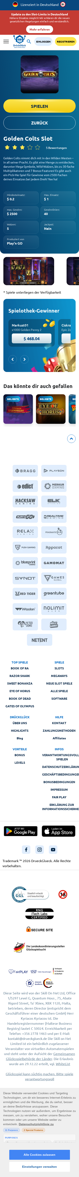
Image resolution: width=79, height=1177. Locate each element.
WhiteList (63, 1064)
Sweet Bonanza (19, 683)
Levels (20, 762)
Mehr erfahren (39, 29)
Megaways (59, 676)
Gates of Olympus (19, 706)
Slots (59, 668)
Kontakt (59, 723)
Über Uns (20, 723)
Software (59, 698)
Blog (20, 738)
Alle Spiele (59, 691)
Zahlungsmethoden (59, 730)
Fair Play (59, 797)
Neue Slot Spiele (59, 683)
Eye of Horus (19, 691)
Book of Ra (20, 668)
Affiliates (59, 738)
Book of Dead (20, 698)
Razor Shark (19, 676)
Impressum (59, 789)
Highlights (19, 730)
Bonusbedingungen (59, 782)
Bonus (20, 755)
